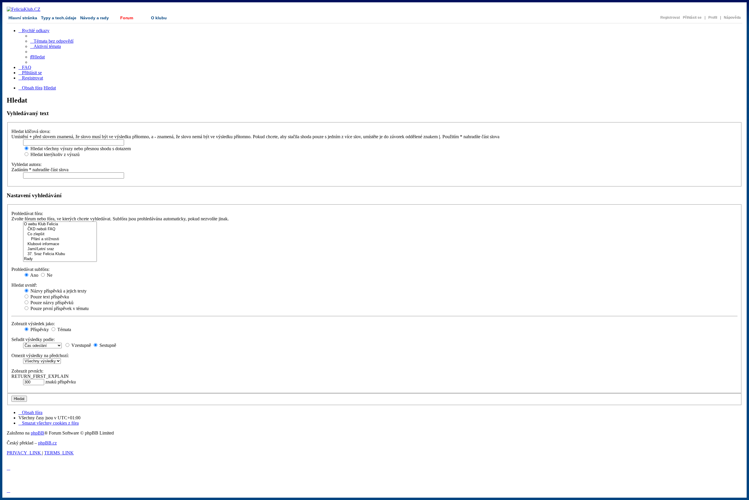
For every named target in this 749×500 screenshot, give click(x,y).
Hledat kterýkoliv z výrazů (54, 154)
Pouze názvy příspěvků (51, 302)
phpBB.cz (47, 442)
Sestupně (107, 345)
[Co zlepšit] (60, 234)
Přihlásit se (692, 17)
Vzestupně (80, 345)
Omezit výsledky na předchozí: (40, 355)
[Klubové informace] (60, 244)
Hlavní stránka (22, 17)
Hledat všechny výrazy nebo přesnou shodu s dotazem (80, 148)
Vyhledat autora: (26, 164)
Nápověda (732, 17)
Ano (33, 275)
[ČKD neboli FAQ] (60, 229)
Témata (63, 329)
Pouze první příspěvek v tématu (59, 308)
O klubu (159, 17)
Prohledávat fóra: (27, 213)
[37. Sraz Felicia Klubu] (60, 254)
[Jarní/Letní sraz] (60, 249)
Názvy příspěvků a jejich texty (58, 290)
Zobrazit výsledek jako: (33, 323)
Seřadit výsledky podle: (33, 339)
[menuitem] (51, 41)
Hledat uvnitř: (24, 285)
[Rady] (60, 259)
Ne (49, 275)
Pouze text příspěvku (49, 296)
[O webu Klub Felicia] (60, 224)
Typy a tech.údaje (58, 17)
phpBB (37, 432)
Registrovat (670, 17)
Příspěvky (39, 329)
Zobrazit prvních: (27, 370)
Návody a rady (94, 17)
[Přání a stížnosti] (60, 239)
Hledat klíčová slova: (30, 131)
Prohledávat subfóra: (30, 269)
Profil (712, 17)
